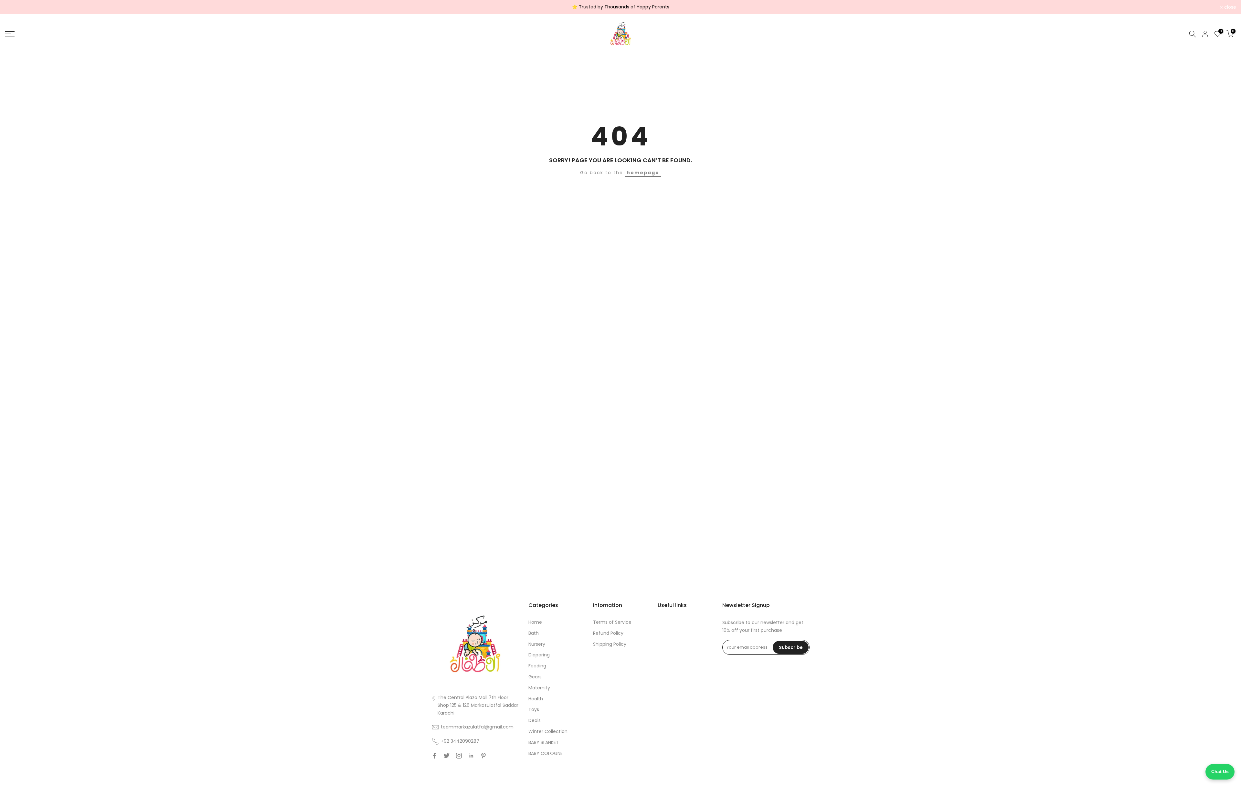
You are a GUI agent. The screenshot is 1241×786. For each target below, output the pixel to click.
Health (535, 699)
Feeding (537, 666)
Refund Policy (608, 633)
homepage (643, 172)
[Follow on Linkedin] (471, 755)
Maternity (539, 688)
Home (535, 622)
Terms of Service (612, 622)
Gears (535, 677)
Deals (534, 720)
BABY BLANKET (543, 742)
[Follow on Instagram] (459, 755)
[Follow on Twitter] (447, 755)
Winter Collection (547, 731)
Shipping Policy (609, 644)
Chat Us (1220, 771)
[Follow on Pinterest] (483, 755)
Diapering (539, 655)
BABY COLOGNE (545, 753)
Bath (533, 633)
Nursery (536, 644)
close (14, 7)
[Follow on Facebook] (434, 755)
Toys (533, 709)
